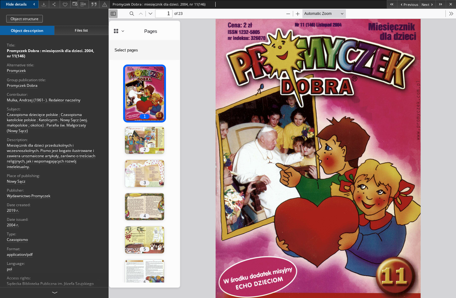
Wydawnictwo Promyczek (28, 195)
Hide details (16, 4)
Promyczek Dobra (22, 85)
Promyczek (16, 70)
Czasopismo (17, 239)
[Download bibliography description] (83, 4)
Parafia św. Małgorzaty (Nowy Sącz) (46, 127)
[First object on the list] (392, 4)
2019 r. (13, 210)
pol (9, 269)
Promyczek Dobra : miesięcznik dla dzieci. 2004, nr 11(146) (50, 53)
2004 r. (13, 225)
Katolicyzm (48, 119)
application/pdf (20, 254)
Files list (81, 30)
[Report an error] (104, 4)
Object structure (24, 18)
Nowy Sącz (16, 181)
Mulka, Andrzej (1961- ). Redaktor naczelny (43, 100)
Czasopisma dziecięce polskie (32, 114)
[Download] (43, 4)
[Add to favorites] (65, 4)
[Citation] (94, 4)
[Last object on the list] (441, 4)
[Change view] (74, 4)
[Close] (451, 4)
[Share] (54, 4)
